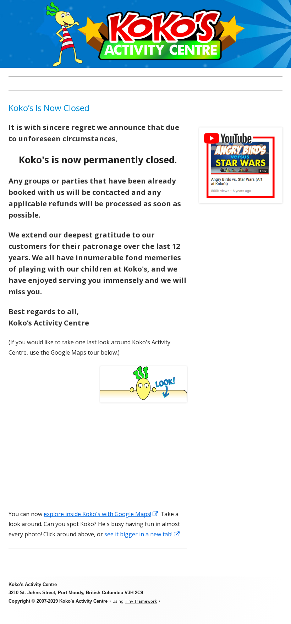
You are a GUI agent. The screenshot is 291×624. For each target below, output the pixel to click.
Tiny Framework (141, 601)
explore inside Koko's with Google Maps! (101, 514)
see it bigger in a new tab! (142, 534)
